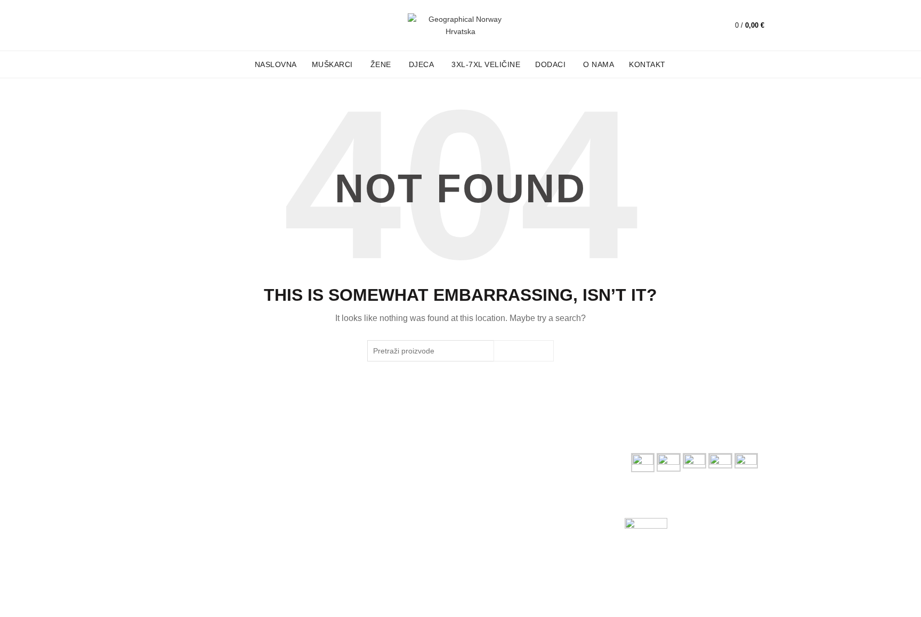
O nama (598, 64)
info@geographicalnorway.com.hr (213, 525)
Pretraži (524, 351)
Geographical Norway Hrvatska (235, 600)
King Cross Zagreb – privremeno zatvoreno (368, 455)
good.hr (751, 600)
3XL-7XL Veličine (485, 64)
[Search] (700, 26)
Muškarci (332, 64)
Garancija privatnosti (503, 467)
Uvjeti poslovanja (497, 451)
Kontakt (647, 64)
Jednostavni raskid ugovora (514, 497)
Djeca (421, 64)
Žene (380, 64)
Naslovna (276, 64)
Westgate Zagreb (342, 474)
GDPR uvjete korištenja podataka (524, 482)
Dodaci (550, 64)
